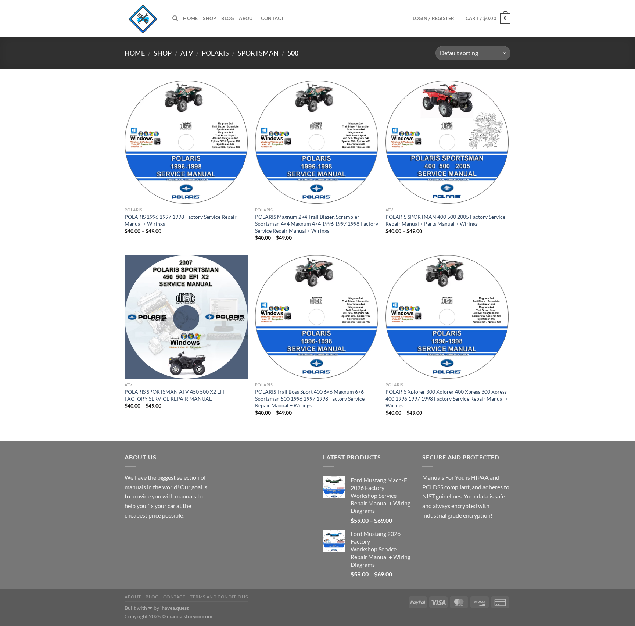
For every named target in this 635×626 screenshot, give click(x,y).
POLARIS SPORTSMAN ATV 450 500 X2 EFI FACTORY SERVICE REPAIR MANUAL (175, 395)
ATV (186, 53)
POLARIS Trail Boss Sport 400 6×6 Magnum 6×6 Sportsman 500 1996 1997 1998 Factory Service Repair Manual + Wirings (310, 398)
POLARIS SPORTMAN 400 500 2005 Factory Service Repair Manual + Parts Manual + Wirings (445, 220)
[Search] (175, 18)
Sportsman (258, 53)
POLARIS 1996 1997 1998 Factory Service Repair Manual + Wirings (181, 220)
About (247, 18)
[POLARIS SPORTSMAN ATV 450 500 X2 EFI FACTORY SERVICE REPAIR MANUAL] (186, 316)
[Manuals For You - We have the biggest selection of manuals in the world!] (143, 18)
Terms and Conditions (219, 597)
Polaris (215, 53)
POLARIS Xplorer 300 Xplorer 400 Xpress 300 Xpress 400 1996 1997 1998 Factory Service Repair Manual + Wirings (446, 398)
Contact (272, 18)
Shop (209, 18)
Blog (227, 18)
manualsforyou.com (189, 616)
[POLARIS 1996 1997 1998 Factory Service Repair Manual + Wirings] (186, 142)
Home (190, 18)
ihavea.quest (174, 608)
